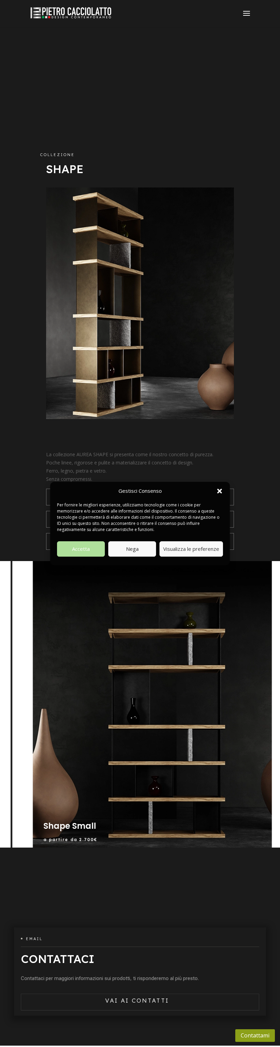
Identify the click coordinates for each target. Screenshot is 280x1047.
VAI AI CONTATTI (137, 1000)
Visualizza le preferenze (191, 548)
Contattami (255, 1035)
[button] (219, 491)
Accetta (81, 548)
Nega (132, 548)
